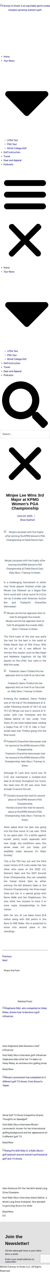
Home (7, 56)
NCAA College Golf (17, 148)
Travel (7, 156)
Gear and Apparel (13, 160)
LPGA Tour (12, 140)
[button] (25, 217)
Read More (7, 1069)
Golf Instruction (12, 152)
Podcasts (8, 164)
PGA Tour (12, 144)
